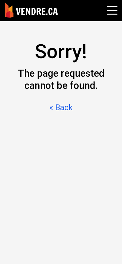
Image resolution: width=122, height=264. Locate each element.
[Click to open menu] (111, 9)
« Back (61, 107)
